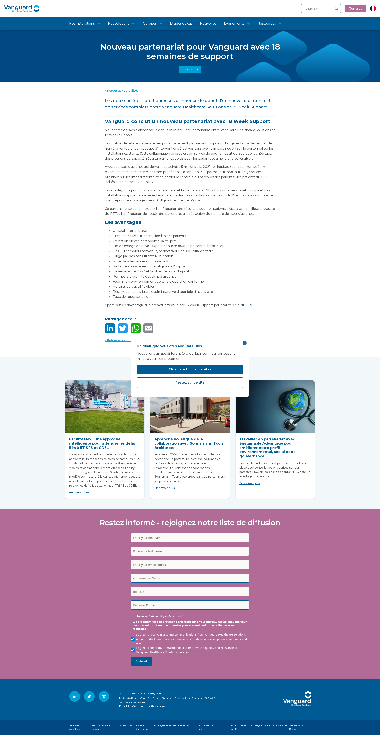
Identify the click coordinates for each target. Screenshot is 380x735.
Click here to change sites (190, 369)
